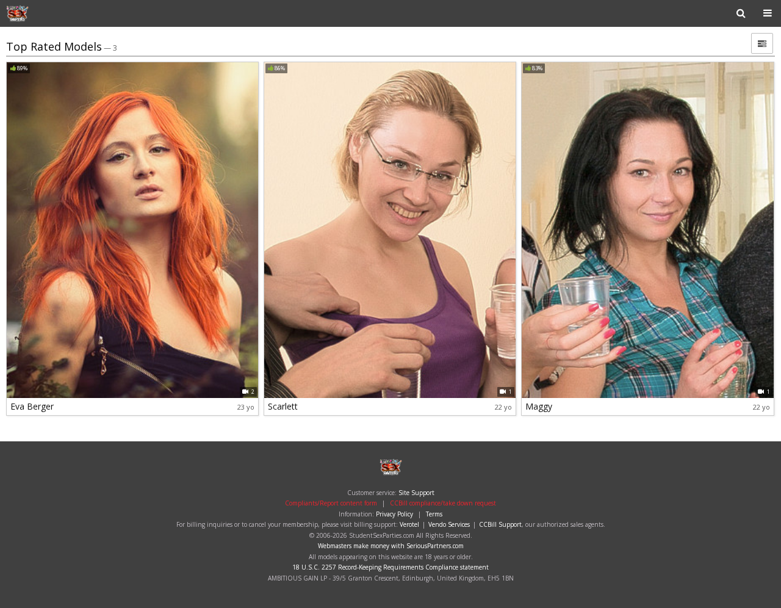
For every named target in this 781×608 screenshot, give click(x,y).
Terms (434, 514)
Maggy (538, 406)
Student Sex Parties (45, 13)
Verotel (409, 524)
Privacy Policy (394, 514)
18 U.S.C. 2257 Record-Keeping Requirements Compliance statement (390, 567)
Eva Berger (32, 406)
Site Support (416, 492)
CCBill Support (500, 524)
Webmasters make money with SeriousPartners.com (391, 545)
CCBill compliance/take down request (443, 503)
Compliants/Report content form (331, 503)
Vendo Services (449, 524)
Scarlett (283, 406)
